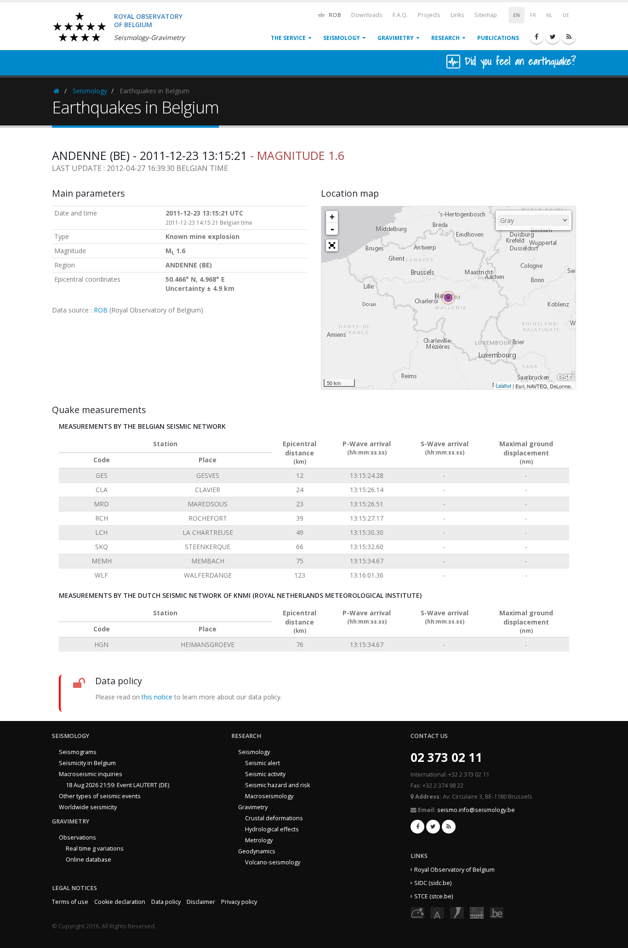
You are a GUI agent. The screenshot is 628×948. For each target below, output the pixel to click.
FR (533, 15)
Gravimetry (395, 38)
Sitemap (485, 15)
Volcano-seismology (272, 862)
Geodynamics (256, 851)
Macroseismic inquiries (90, 774)
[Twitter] (552, 37)
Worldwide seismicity (88, 807)
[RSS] (569, 37)
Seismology (341, 38)
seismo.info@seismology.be (476, 810)
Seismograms (78, 752)
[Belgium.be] (496, 912)
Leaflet (503, 385)
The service (288, 38)
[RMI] (457, 912)
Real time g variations (95, 848)
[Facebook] (536, 37)
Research (445, 38)
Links (457, 15)
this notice (157, 697)
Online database (88, 859)
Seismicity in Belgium (87, 763)
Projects (429, 15)
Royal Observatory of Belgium (454, 870)
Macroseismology (269, 796)
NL (549, 15)
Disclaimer (201, 902)
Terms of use (70, 902)
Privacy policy (239, 902)
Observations (77, 837)
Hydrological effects (272, 829)
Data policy (166, 902)
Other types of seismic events (100, 796)
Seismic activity (265, 774)
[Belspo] (477, 912)
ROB (334, 15)
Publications (498, 38)
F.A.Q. (400, 15)
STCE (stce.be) (433, 896)
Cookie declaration (119, 902)
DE (566, 15)
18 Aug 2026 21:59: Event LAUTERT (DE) (117, 785)
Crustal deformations (274, 818)
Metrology (259, 840)
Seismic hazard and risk (277, 785)
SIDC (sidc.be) (432, 883)
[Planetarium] (417, 912)
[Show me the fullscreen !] (332, 245)
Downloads (367, 15)
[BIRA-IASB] (437, 912)
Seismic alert (262, 763)
